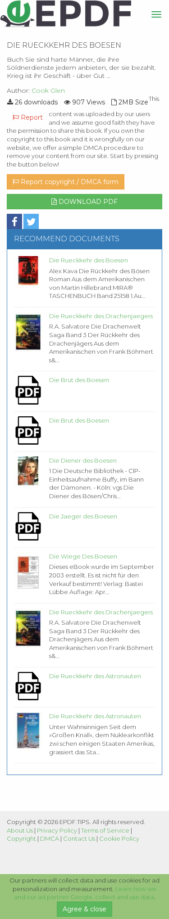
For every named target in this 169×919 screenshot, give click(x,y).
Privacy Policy (57, 830)
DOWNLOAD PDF (87, 202)
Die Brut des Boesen (79, 379)
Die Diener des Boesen (83, 460)
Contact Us (79, 838)
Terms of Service (105, 830)
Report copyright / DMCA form (69, 182)
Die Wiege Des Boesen (83, 556)
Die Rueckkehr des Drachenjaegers (101, 316)
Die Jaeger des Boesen (83, 516)
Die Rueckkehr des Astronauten (95, 676)
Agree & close (84, 909)
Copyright (21, 838)
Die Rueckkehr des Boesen (88, 260)
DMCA (49, 838)
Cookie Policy (119, 838)
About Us (20, 830)
